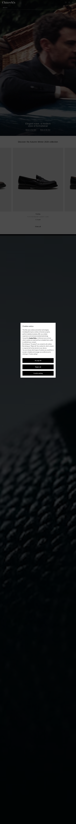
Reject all (38, 367)
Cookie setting (38, 373)
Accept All (38, 360)
